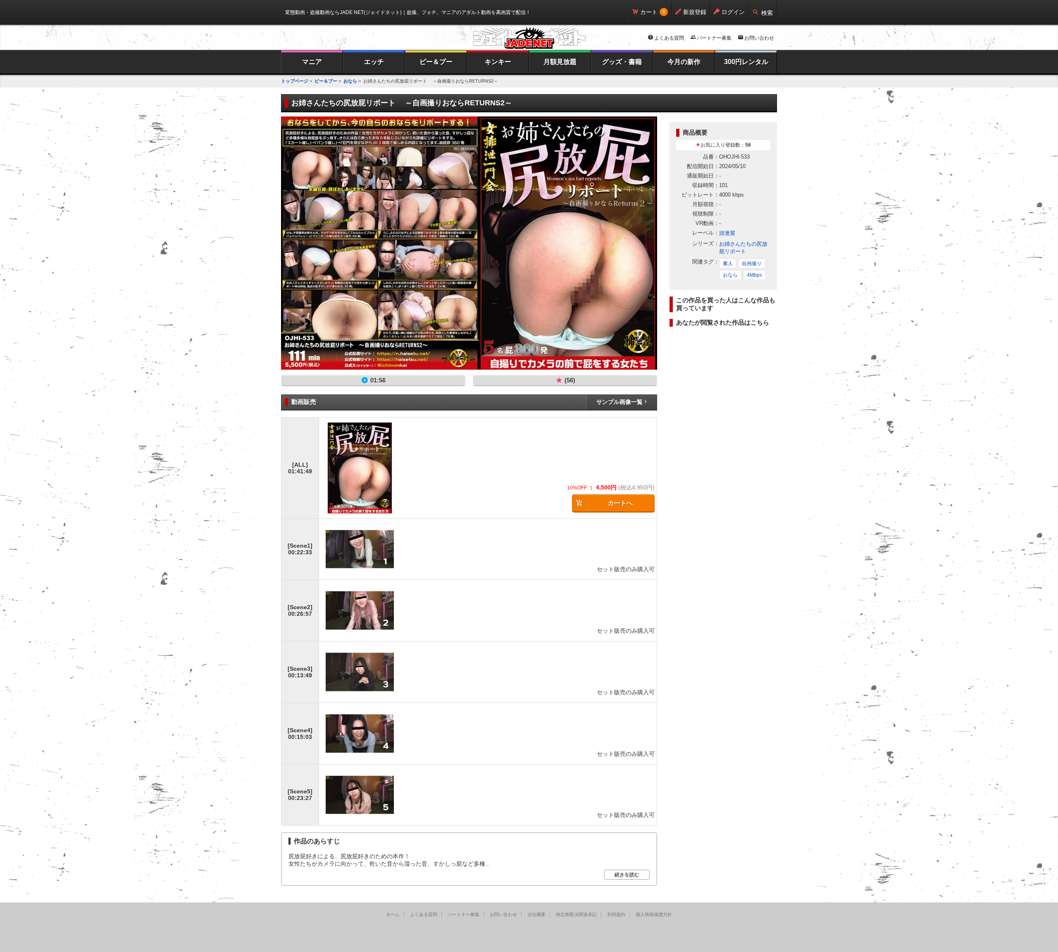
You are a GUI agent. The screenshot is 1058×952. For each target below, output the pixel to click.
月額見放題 (560, 61)
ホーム (393, 914)
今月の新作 (684, 61)
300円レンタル (746, 61)
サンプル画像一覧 (619, 402)
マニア (312, 61)
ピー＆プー (436, 61)
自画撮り (752, 263)
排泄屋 (727, 233)
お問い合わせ (759, 38)
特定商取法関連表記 (576, 914)
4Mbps (754, 275)
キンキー (498, 61)
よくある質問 (669, 38)
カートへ (620, 502)
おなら (350, 80)
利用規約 (616, 914)
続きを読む (627, 875)
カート (649, 12)
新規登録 (694, 12)
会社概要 (536, 914)
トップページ (294, 80)
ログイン (733, 12)
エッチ (374, 61)
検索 (767, 12)
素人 (728, 263)
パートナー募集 (714, 38)
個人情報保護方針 (654, 914)
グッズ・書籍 (622, 61)
